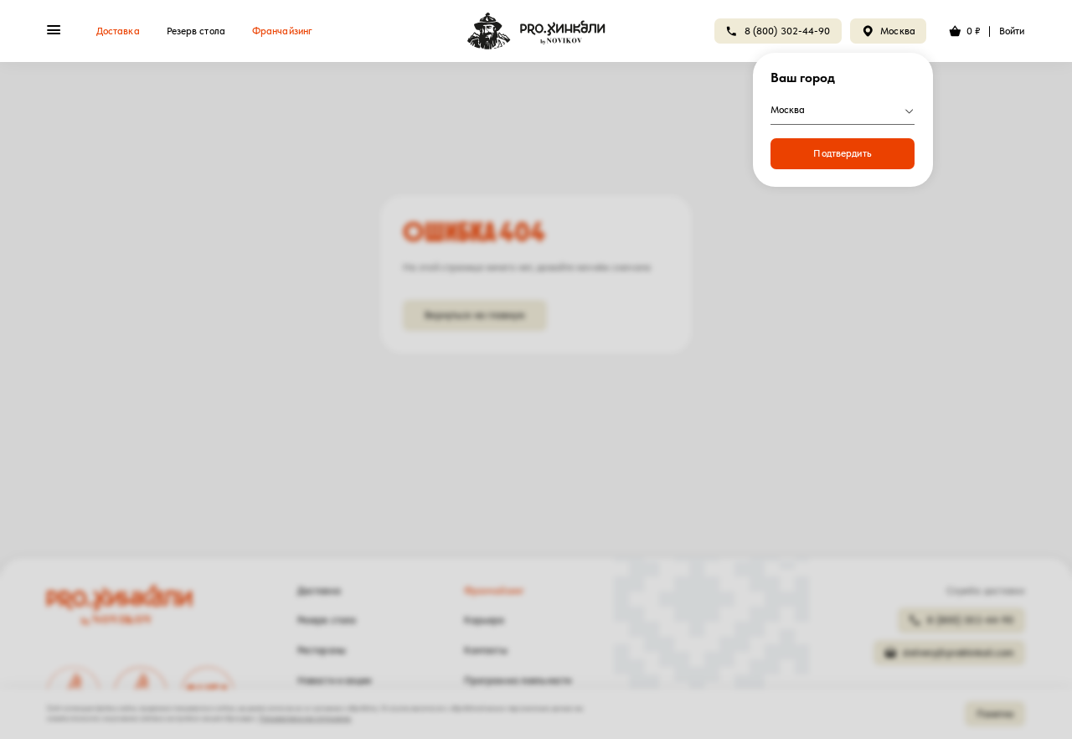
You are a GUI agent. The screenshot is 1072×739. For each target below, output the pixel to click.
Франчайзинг (282, 31)
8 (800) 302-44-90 (788, 31)
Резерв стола (196, 31)
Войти (1012, 31)
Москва (897, 31)
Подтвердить (842, 153)
